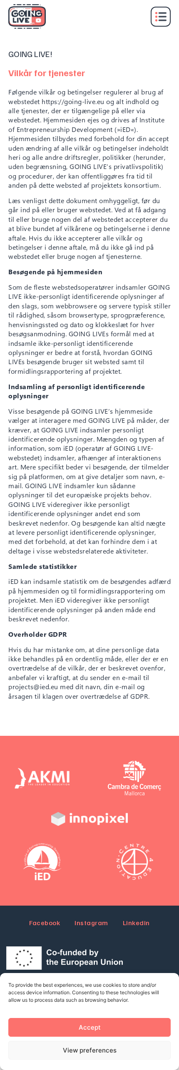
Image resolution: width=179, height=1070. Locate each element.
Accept (90, 1027)
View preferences (90, 1050)
